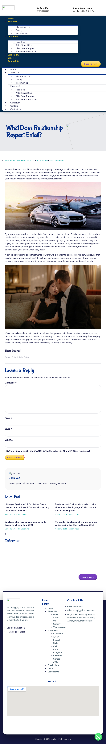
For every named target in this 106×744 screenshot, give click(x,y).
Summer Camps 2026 (26, 51)
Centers (12, 57)
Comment (11, 383)
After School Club (24, 45)
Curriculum (13, 54)
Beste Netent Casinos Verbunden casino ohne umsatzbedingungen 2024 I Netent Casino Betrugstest (75, 507)
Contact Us (13, 61)
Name (8, 418)
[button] (40, 64)
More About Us (23, 27)
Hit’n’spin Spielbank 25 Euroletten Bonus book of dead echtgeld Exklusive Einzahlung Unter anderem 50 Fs (27, 507)
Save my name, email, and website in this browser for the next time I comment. (49, 451)
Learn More (88, 577)
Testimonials (22, 33)
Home (11, 18)
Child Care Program (25, 48)
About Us (12, 21)
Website (9, 440)
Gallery (19, 30)
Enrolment (13, 36)
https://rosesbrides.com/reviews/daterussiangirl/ (39, 178)
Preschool (20, 42)
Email (8, 429)
